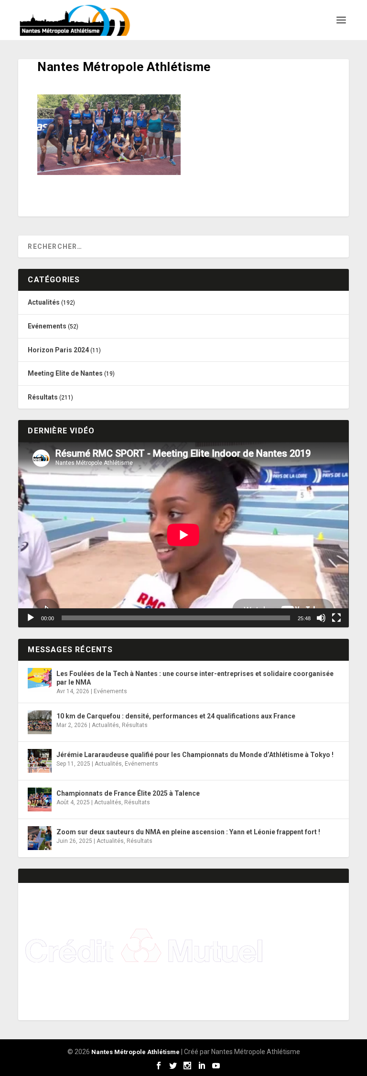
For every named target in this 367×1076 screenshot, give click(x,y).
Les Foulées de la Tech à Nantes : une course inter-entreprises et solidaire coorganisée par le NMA (195, 678)
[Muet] (321, 618)
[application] (183, 534)
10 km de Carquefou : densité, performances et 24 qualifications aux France (175, 716)
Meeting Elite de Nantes (65, 373)
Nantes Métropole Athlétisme (135, 1052)
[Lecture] (30, 618)
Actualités (44, 302)
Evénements (47, 326)
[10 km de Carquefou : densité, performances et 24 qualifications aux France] (40, 722)
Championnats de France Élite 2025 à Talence (128, 793)
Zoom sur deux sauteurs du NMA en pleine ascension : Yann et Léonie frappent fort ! (188, 832)
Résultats (43, 397)
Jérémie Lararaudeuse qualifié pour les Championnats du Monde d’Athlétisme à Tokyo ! (195, 754)
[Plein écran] (336, 618)
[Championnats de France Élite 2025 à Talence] (40, 799)
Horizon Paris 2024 (58, 350)
